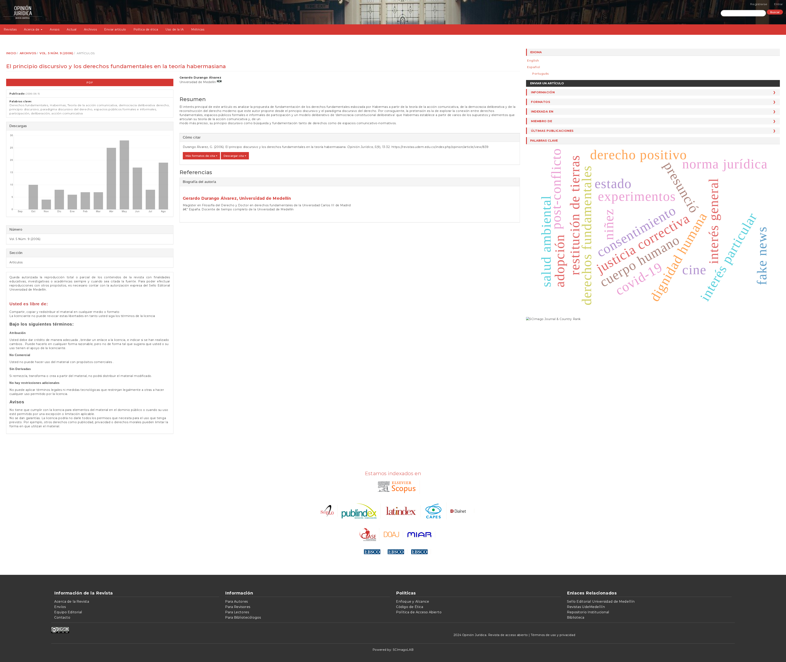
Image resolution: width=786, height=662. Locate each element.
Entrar (778, 4)
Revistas (10, 29)
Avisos (54, 29)
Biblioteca (575, 617)
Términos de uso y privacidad (553, 635)
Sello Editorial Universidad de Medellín (601, 601)
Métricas (197, 29)
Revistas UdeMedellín (586, 607)
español (533, 67)
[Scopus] (396, 486)
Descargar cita (234, 155)
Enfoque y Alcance (412, 601)
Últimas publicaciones (552, 131)
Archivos (90, 29)
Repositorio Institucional (588, 612)
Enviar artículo (115, 29)
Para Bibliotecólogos (243, 617)
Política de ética (145, 29)
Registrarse (758, 4)
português (540, 74)
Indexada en (542, 111)
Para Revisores (237, 607)
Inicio (11, 53)
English (533, 60)
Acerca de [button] (32, 29)
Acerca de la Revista (71, 601)
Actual (71, 29)
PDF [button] (89, 82)
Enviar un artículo (547, 83)
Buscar (775, 12)
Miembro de (541, 121)
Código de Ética (409, 607)
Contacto (62, 617)
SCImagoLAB (403, 650)
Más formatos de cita (200, 155)
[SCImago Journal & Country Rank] (553, 318)
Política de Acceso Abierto (419, 612)
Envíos (60, 607)
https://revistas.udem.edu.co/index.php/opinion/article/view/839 (440, 147)
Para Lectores (237, 612)
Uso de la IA (174, 29)
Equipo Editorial (68, 612)
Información (543, 92)
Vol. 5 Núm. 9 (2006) (56, 53)
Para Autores (236, 601)
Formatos (540, 102)
